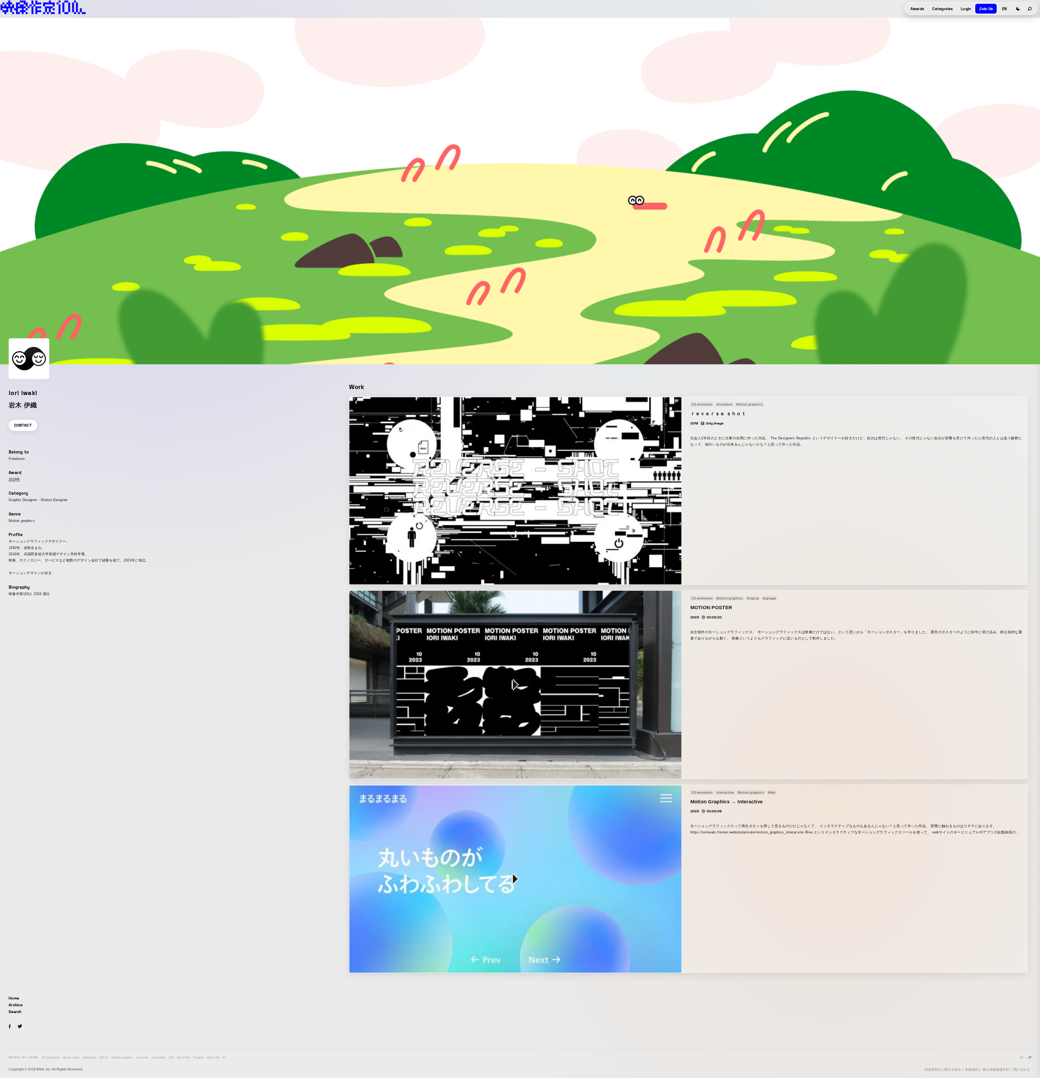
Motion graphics (122, 1057)
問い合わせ (1021, 1069)
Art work (142, 1057)
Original (198, 1057)
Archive (15, 1004)
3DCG (103, 1057)
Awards (917, 8)
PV (224, 1057)
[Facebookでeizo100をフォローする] (10, 1027)
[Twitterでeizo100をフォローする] (19, 1027)
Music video (71, 1057)
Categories (942, 8)
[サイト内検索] (1030, 9)
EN (1004, 8)
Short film (183, 1057)
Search (15, 1011)
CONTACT (23, 425)
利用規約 (972, 1069)
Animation (89, 1057)
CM (171, 1057)
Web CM (213, 1057)
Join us (986, 8)
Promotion (158, 1057)
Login (966, 8)
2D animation (51, 1057)
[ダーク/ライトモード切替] (1018, 9)
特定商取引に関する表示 (943, 1069)
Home (14, 998)
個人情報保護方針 (996, 1069)
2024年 (14, 479)
